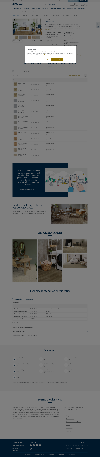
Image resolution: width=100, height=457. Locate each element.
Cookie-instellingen (44, 59)
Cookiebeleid (47, 54)
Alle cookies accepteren (56, 59)
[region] (50, 54)
